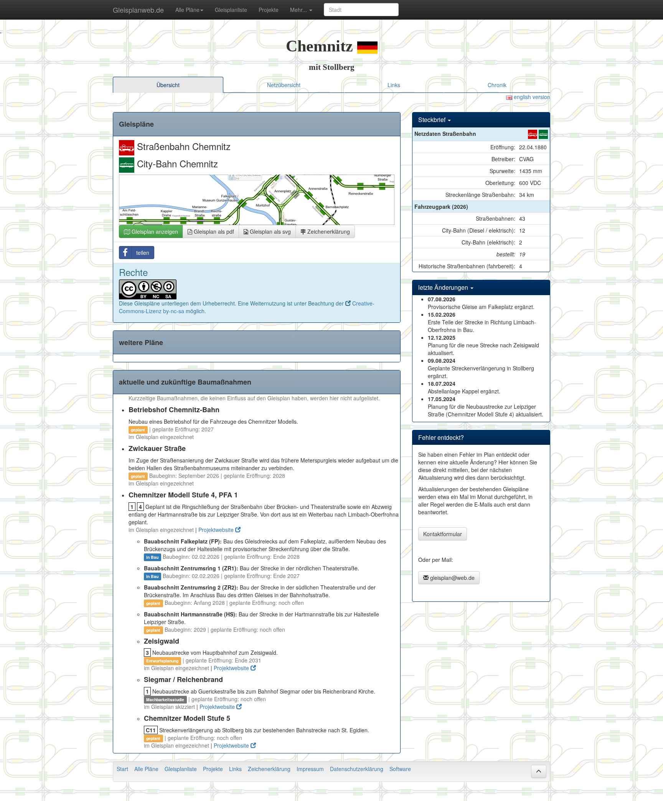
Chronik (497, 85)
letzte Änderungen (444, 287)
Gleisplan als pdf (213, 231)
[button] (538, 771)
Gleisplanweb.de (138, 10)
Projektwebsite (216, 529)
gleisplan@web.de (452, 577)
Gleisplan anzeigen (154, 231)
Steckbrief (432, 119)
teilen (142, 252)
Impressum (310, 769)
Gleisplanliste (231, 9)
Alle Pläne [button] (187, 9)
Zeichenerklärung (328, 231)
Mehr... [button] (299, 9)
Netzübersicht (283, 85)
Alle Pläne (146, 769)
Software (400, 769)
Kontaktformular (442, 534)
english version (531, 97)
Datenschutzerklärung (356, 769)
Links (394, 85)
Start (122, 769)
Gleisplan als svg (269, 231)
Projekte (269, 9)
